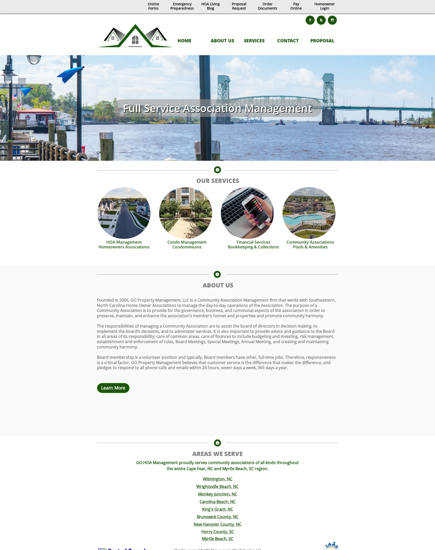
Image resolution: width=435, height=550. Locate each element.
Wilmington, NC (217, 479)
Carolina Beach (214, 501)
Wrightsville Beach (213, 486)
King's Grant (214, 509)
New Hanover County (214, 524)
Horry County (214, 531)
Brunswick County (214, 517)
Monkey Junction (214, 494)
